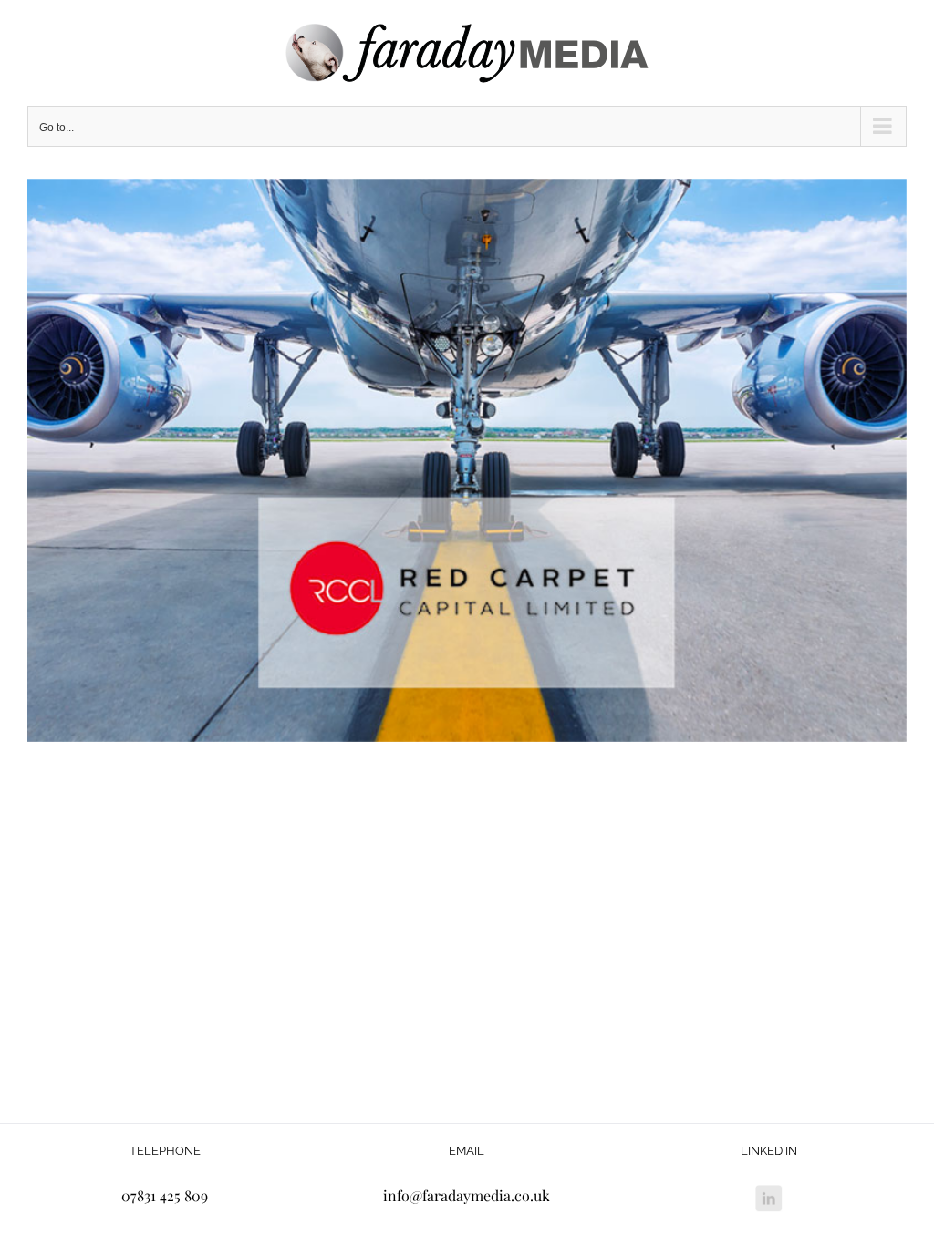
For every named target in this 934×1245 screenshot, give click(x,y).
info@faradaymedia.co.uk (466, 1195)
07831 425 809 (164, 1195)
